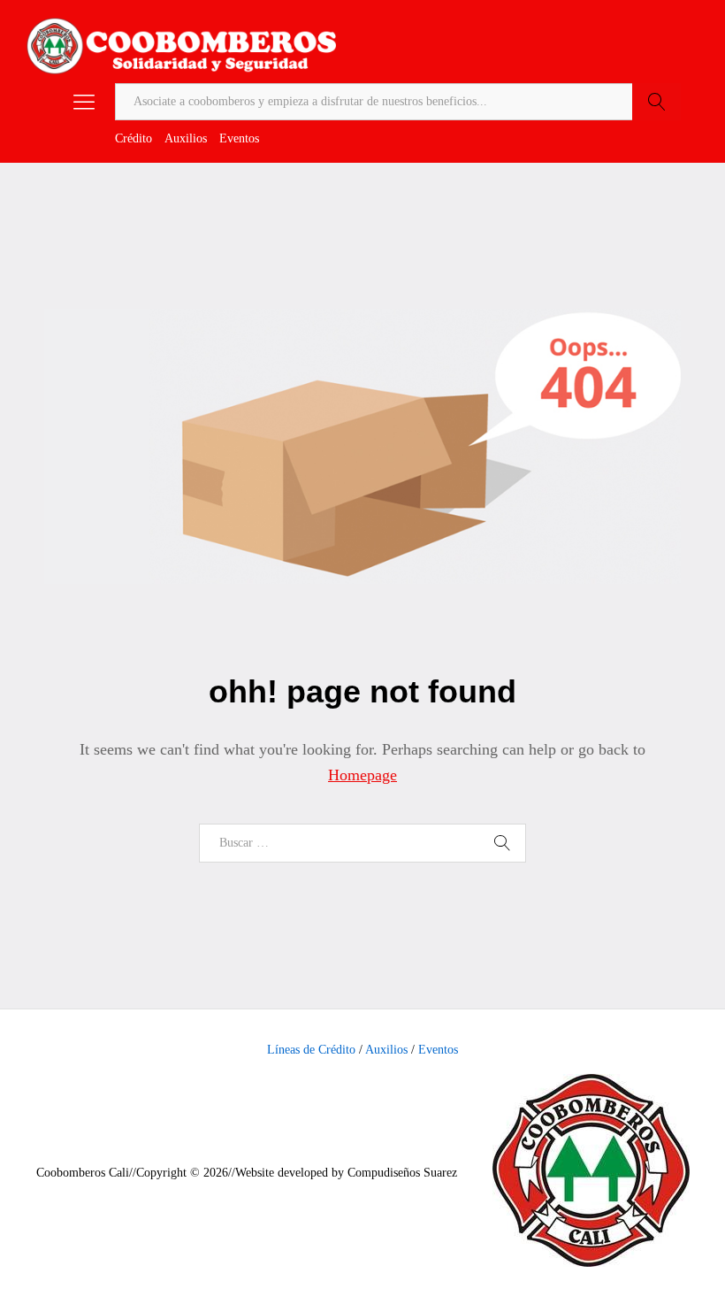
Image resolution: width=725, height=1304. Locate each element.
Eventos (239, 138)
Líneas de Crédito (311, 1049)
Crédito (133, 138)
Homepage (362, 775)
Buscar (656, 101)
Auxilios (185, 138)
